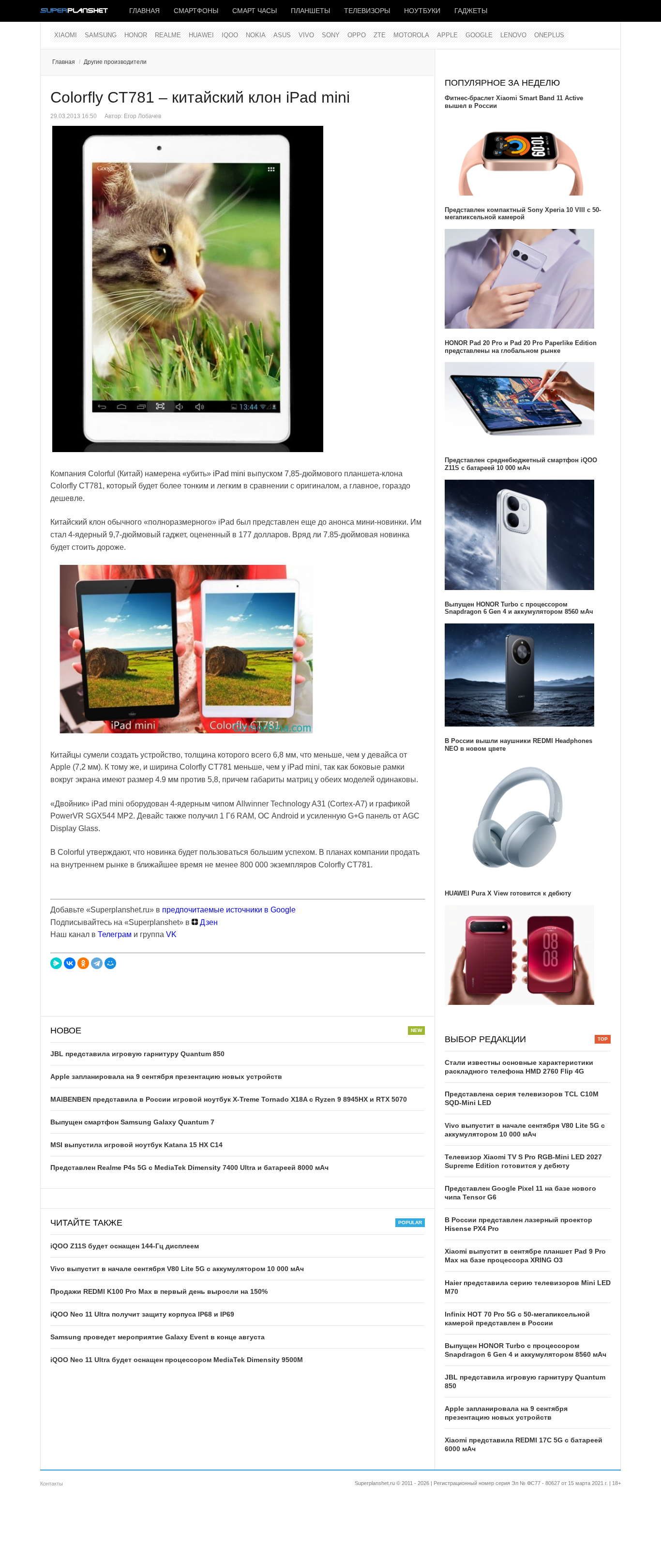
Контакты (51, 1483)
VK (171, 934)
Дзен (208, 922)
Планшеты (310, 11)
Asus (282, 35)
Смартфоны (196, 11)
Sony (331, 35)
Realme (168, 35)
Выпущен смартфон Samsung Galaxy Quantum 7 (132, 1122)
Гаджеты (470, 11)
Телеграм (115, 934)
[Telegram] (97, 963)
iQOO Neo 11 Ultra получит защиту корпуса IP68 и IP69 (142, 1314)
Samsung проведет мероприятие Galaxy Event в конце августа (157, 1337)
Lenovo (513, 35)
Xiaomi (65, 35)
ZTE (380, 35)
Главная (144, 11)
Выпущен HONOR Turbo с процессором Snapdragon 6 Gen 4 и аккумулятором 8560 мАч (519, 608)
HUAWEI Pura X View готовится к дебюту (508, 893)
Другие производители (115, 62)
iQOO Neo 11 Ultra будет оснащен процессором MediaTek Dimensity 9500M (176, 1360)
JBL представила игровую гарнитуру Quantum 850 (137, 1054)
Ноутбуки (422, 11)
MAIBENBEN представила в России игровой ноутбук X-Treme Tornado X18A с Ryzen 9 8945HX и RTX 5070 (228, 1099)
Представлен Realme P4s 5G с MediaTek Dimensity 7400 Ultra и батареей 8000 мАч (189, 1167)
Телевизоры (367, 11)
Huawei (201, 35)
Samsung (101, 35)
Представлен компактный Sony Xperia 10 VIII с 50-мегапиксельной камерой (523, 213)
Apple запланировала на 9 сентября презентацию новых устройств (166, 1076)
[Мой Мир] (110, 963)
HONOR (135, 35)
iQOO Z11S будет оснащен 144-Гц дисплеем (124, 1246)
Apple (447, 35)
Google (479, 35)
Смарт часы (254, 11)
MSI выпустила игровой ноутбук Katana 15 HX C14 (136, 1145)
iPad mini (229, 474)
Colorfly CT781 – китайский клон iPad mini (200, 97)
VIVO (306, 35)
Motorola (411, 35)
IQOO (230, 35)
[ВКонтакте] (69, 963)
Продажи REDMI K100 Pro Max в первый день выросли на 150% (159, 1291)
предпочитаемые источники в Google (229, 910)
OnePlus (549, 35)
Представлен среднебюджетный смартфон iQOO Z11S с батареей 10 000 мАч (521, 463)
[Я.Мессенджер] (56, 963)
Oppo (356, 35)
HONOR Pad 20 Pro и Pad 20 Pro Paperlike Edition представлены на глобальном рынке (521, 346)
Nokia (256, 35)
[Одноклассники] (83, 963)
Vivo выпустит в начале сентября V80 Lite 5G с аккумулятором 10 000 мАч (177, 1269)
